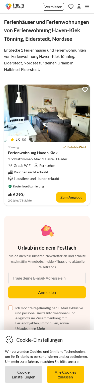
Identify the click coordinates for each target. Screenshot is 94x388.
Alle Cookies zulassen (65, 374)
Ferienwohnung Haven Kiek (33, 152)
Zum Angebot (71, 197)
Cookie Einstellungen (23, 374)
